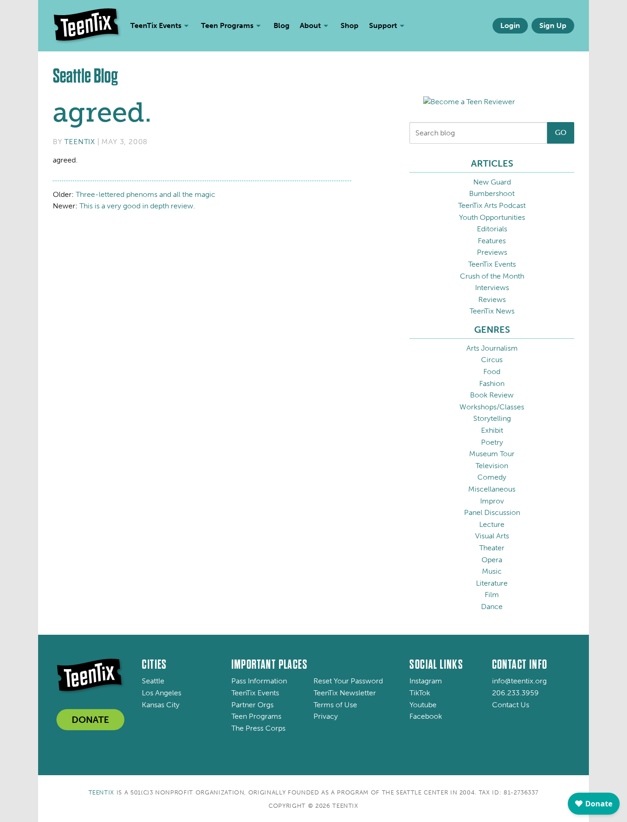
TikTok (419, 692)
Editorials (492, 228)
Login (510, 25)
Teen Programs (256, 716)
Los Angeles (161, 692)
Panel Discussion (492, 512)
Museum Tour (492, 453)
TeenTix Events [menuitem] (155, 25)
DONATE (90, 719)
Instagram (425, 681)
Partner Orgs (252, 704)
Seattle (153, 681)
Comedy (491, 477)
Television (492, 465)
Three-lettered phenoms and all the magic (145, 194)
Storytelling (492, 418)
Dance (492, 606)
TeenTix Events (492, 264)
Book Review (492, 395)
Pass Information (259, 681)
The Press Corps (258, 728)
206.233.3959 (515, 692)
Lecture (491, 524)
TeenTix (79, 141)
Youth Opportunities (492, 217)
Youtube (423, 704)
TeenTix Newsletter (345, 692)
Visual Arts (492, 535)
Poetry (492, 442)
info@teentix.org (519, 681)
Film (492, 594)
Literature (492, 583)
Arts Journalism (492, 348)
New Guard (492, 182)
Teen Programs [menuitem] (227, 25)
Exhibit (492, 430)
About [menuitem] (310, 25)
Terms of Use (335, 704)
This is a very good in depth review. (137, 205)
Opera (491, 559)
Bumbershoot (492, 193)
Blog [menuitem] (282, 25)
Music (492, 571)
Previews (492, 252)
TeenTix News (492, 311)
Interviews (492, 287)
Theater (491, 547)
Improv (492, 501)
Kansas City (160, 704)
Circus (492, 359)
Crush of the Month (492, 276)
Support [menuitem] (383, 25)
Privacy (326, 716)
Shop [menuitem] (349, 25)
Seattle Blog (85, 76)
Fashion (491, 383)
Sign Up (552, 25)
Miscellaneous (491, 489)
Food (491, 371)
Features (492, 240)
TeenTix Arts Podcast (492, 205)
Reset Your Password (348, 681)
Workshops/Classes (491, 407)
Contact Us (510, 704)
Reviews (492, 299)
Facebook (425, 716)
